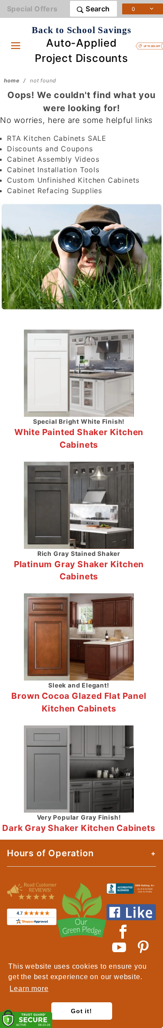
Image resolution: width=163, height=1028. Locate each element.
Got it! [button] (81, 1011)
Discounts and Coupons (50, 148)
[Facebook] (123, 932)
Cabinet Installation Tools (53, 169)
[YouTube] (119, 947)
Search (97, 8)
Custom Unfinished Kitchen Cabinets (73, 180)
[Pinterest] (143, 947)
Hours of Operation (50, 853)
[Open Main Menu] (15, 45)
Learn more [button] (29, 988)
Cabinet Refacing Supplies (54, 190)
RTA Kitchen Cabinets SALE (56, 138)
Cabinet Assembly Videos (53, 159)
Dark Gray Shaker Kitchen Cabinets (78, 828)
